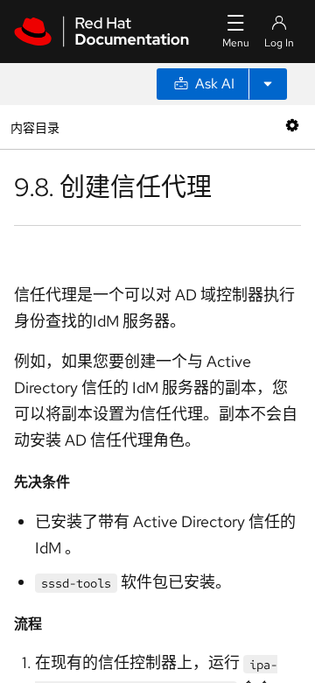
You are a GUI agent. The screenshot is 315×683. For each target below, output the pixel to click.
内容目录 (35, 126)
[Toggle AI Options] (267, 84)
